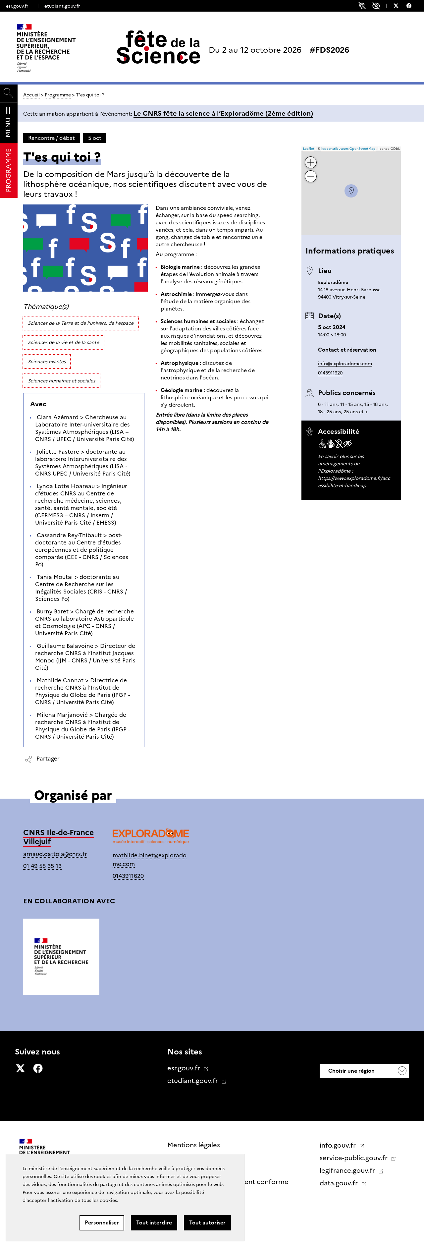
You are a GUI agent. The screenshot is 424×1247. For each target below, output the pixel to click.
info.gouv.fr (338, 1145)
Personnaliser (102, 1222)
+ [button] (311, 157)
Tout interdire (154, 1222)
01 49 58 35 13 (42, 865)
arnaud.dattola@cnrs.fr (55, 853)
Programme (58, 95)
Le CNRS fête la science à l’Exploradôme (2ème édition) (223, 113)
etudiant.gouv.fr (62, 6)
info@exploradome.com (345, 364)
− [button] (311, 171)
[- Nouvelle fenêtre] (399, 6)
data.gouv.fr (339, 1183)
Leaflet (308, 148)
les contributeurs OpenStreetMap (348, 148)
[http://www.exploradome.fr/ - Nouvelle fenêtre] (151, 838)
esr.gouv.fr (17, 6)
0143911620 (330, 373)
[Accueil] (60, 48)
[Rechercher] (9, 93)
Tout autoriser (207, 1222)
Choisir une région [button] (351, 1071)
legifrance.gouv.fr (348, 1170)
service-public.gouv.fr (354, 1158)
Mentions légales (193, 1145)
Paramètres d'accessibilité (376, 6)
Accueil (31, 95)
